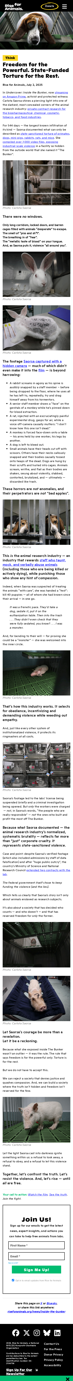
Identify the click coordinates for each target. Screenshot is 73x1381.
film (41, 370)
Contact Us (51, 1344)
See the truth (58, 1194)
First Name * (17, 1243)
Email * (14, 1254)
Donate (49, 5)
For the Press (53, 1349)
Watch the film (38, 1194)
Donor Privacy (53, 1354)
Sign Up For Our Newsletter (19, 1371)
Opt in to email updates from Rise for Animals (38, 1280)
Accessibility (52, 1365)
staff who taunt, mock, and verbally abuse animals (34, 562)
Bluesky (52, 1303)
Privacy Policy (53, 1360)
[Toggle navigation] (64, 6)
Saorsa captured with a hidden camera (32, 363)
